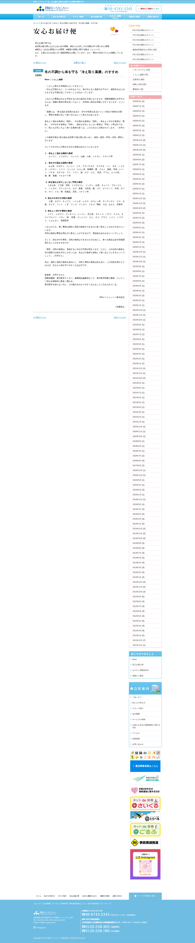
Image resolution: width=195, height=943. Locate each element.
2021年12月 (137, 368)
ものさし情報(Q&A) (140, 670)
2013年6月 (137, 558)
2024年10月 (137, 208)
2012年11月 (137, 587)
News (47, 79)
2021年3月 (137, 412)
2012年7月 (137, 606)
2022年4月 (137, 349)
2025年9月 (137, 155)
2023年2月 (137, 300)
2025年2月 (137, 189)
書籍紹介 (136, 89)
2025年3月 (137, 184)
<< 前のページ (39, 62)
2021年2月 (137, 417)
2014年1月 (137, 524)
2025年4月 (137, 179)
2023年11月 (137, 257)
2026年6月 (137, 111)
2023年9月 (137, 266)
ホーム (41, 17)
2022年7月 (137, 334)
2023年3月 (137, 295)
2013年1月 (137, 577)
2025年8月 (137, 160)
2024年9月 (137, 213)
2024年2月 (137, 242)
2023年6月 (137, 281)
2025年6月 (137, 169)
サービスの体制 (138, 719)
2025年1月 (137, 194)
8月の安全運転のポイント (143, 30)
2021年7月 (137, 393)
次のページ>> (120, 62)
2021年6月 (137, 397)
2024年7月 (137, 218)
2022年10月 (137, 320)
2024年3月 (137, 237)
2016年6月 (137, 480)
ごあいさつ (137, 697)
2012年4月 (137, 621)
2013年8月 (137, 548)
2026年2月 (137, 130)
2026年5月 (137, 116)
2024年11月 (137, 203)
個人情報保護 (93, 904)
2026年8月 (137, 101)
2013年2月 (137, 572)
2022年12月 (137, 310)
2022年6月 (137, 339)
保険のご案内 (133, 17)
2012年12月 (137, 582)
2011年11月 (137, 645)
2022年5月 (137, 344)
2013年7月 (137, 553)
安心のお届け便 (96, 17)
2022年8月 (137, 329)
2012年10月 (137, 592)
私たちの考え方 (58, 17)
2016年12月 (137, 470)
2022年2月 (137, 359)
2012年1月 (137, 635)
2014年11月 (137, 499)
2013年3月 (137, 567)
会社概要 (136, 714)
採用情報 (136, 739)
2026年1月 (137, 135)
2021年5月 (137, 402)
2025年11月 (137, 145)
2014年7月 (137, 509)
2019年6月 (137, 446)
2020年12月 (137, 427)
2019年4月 (137, 451)
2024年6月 (137, 223)
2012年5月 (137, 616)
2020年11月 (137, 431)
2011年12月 (137, 640)
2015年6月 (137, 490)
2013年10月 (137, 538)
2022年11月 (137, 315)
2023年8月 (137, 271)
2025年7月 (137, 164)
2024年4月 (137, 232)
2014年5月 (137, 514)
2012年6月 (137, 611)
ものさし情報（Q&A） (114, 17)
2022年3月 (137, 354)
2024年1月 (137, 247)
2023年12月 (137, 252)
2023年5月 (137, 286)
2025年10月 (137, 150)
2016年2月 (137, 485)
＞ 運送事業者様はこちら (145, 766)
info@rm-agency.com (47, 923)
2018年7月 (137, 456)
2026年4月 (137, 121)
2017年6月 (137, 465)
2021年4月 (137, 407)
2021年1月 (137, 422)
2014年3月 (137, 519)
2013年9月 (137, 543)
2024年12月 (137, 198)
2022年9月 (137, 325)
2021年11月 (137, 373)
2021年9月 (137, 383)
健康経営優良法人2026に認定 (144, 50)
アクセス (136, 733)
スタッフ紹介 (78, 17)
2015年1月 (137, 495)
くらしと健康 (57, 79)
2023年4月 (137, 291)
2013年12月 (137, 529)
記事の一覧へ (80, 62)
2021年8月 (137, 388)
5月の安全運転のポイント (143, 45)
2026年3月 (137, 126)
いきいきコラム (139, 70)
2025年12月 (137, 140)
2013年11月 (137, 533)
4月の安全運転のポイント (143, 54)
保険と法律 (137, 84)
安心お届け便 (137, 665)
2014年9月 (137, 504)
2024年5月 (137, 228)
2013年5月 (137, 563)
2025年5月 (137, 174)
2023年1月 (137, 305)
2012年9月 (137, 597)
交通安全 (136, 79)
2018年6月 (137, 461)
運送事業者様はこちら (77, 904)
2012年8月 (137, 601)
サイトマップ (155, 2)
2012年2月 (137, 631)
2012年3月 (137, 626)
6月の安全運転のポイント (143, 40)
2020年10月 (137, 436)
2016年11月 (137, 475)
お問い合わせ (152, 17)
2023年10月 (137, 261)
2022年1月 (137, 363)
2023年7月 (137, 276)
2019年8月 (137, 441)
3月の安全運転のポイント (143, 59)
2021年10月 (137, 378)
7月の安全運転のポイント (143, 35)
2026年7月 (137, 106)
